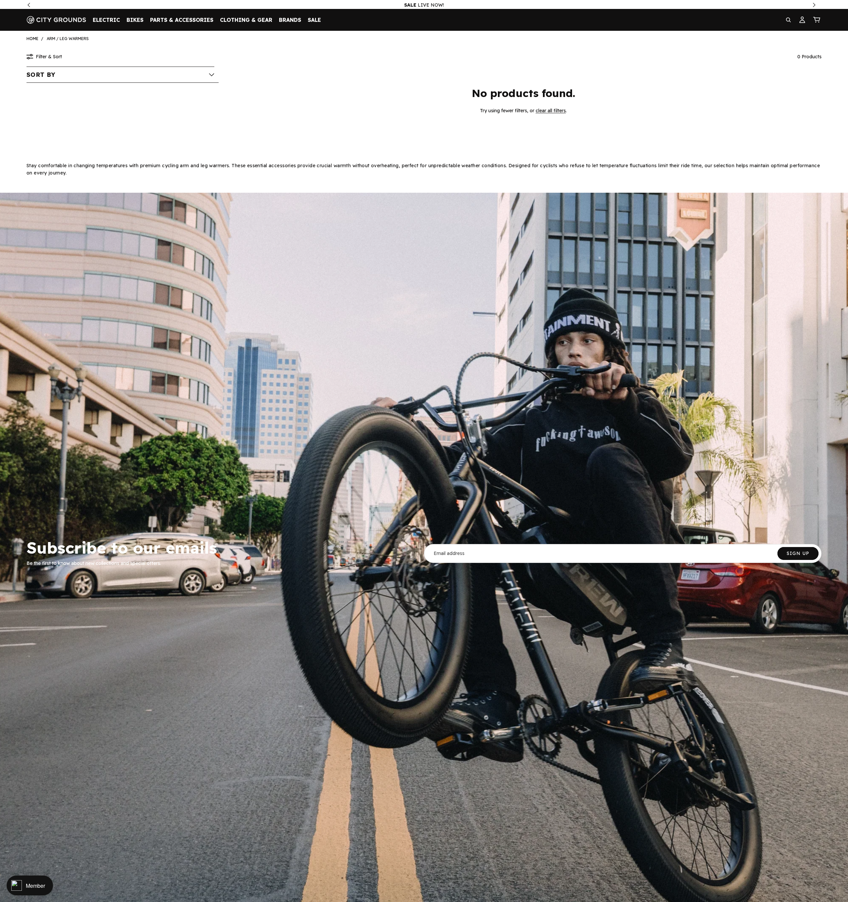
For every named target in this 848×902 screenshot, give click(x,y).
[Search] (788, 20)
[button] (120, 74)
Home (32, 38)
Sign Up (798, 553)
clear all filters (551, 111)
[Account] (802, 20)
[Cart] (817, 20)
